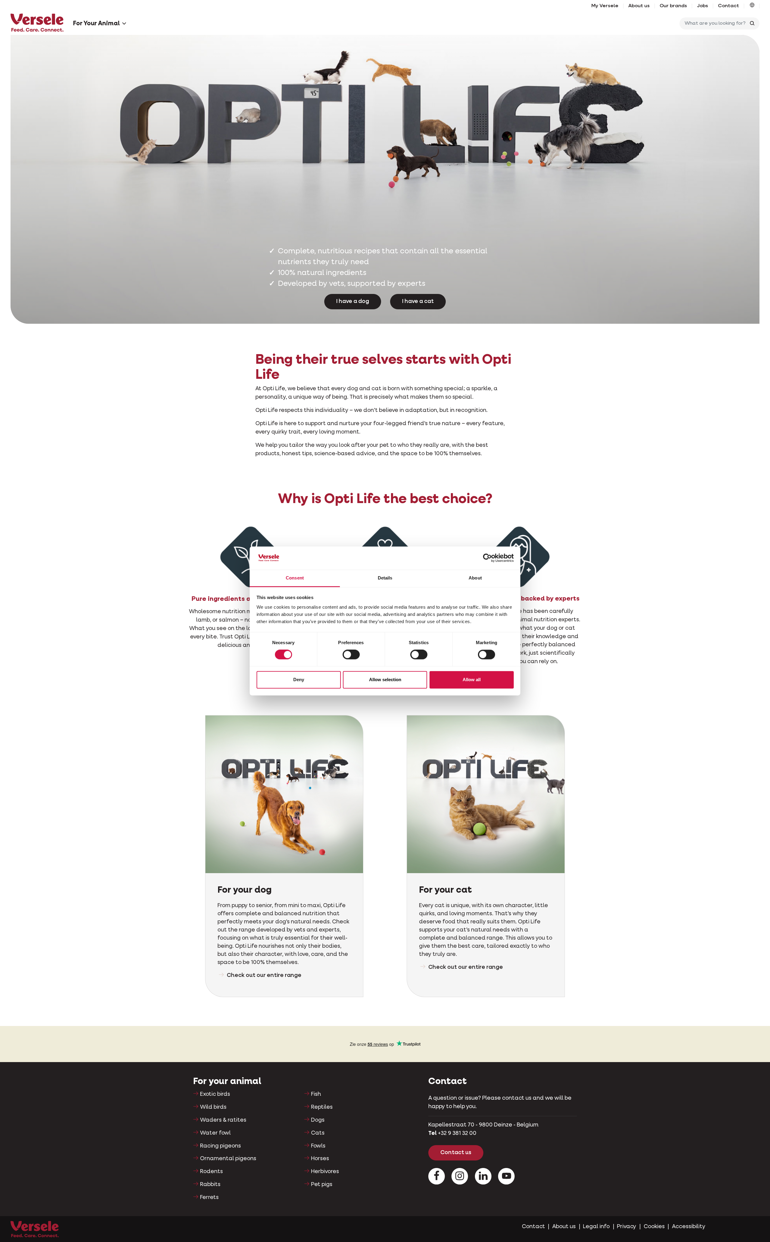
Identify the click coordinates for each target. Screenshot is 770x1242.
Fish (316, 1094)
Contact (728, 6)
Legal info (596, 1226)
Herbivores (325, 1171)
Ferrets (209, 1197)
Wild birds (213, 1107)
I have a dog (352, 301)
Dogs (318, 1120)
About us (639, 6)
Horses (320, 1158)
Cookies (654, 1226)
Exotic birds (215, 1094)
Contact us (455, 1152)
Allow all (472, 679)
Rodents (211, 1171)
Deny (298, 679)
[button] (752, 6)
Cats (318, 1133)
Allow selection (385, 679)
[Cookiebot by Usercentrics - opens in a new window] (487, 558)
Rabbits (210, 1184)
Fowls (318, 1146)
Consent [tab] (295, 577)
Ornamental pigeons (228, 1158)
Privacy (626, 1226)
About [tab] (475, 577)
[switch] (351, 655)
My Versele (604, 6)
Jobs (702, 6)
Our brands (673, 6)
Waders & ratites (223, 1120)
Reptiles (322, 1107)
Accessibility (688, 1226)
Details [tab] (385, 577)
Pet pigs (321, 1184)
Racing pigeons (220, 1146)
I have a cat (418, 301)
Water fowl (215, 1133)
